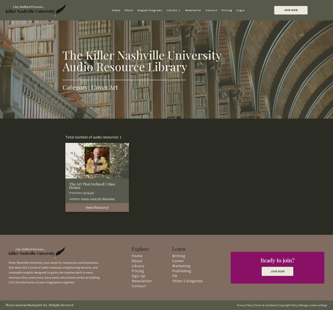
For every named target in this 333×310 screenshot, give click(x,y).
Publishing (181, 270)
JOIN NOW (277, 271)
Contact (212, 10)
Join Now (291, 10)
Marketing (181, 265)
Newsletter (193, 10)
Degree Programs (150, 10)
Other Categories (187, 280)
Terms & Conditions (266, 305)
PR (174, 275)
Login (240, 10)
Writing (178, 255)
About (128, 10)
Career (178, 260)
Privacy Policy (245, 305)
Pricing (227, 10)
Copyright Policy (288, 305)
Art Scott (88, 193)
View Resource (97, 207)
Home (116, 10)
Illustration (109, 198)
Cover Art (95, 198)
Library (172, 10)
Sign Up (138, 275)
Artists (85, 198)
